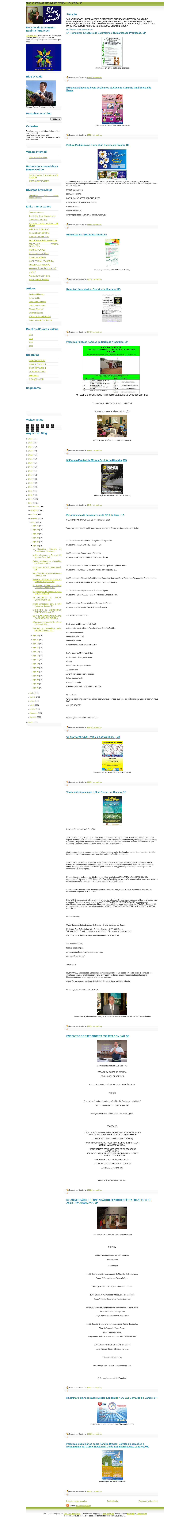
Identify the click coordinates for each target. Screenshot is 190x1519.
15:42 (89, 332)
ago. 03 (36, 680)
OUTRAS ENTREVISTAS (39, 181)
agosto (33, 522)
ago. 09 (36, 668)
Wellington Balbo (36, 313)
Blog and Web (108, 1514)
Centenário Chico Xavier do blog (42, 216)
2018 (30, 471)
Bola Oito (131, 1514)
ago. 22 (36, 636)
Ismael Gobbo (34, 298)
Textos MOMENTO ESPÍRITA (40, 320)
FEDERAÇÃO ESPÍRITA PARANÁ (42, 269)
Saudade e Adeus (36, 212)
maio (32, 701)
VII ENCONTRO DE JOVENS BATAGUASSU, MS (93, 737)
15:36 (89, 1434)
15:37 (89, 1388)
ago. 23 (36, 546)
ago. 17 (36, 648)
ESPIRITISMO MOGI (37, 372)
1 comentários (96, 1388)
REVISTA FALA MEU (37, 250)
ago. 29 (36, 530)
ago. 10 (36, 664)
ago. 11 (36, 660)
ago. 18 (36, 644)
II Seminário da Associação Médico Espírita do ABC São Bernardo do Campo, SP (111, 1398)
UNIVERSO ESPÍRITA (38, 220)
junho (32, 697)
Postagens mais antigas (148, 1501)
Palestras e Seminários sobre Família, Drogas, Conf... (47, 629)
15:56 (89, 224)
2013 (30, 491)
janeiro (33, 717)
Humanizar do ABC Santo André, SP (86, 234)
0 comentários (96, 78)
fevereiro (34, 713)
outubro (33, 514)
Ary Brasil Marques (36, 294)
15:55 (89, 279)
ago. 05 (36, 676)
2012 (30, 495)
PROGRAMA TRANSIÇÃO (39, 265)
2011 (31, 335)
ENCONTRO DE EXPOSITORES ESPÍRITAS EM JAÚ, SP (97, 1036)
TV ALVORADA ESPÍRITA (39, 233)
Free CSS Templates (72, 1514)
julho (32, 693)
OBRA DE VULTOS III (37, 368)
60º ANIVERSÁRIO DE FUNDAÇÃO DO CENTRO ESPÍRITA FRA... (47, 617)
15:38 (89, 1026)
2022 (30, 455)
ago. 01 (36, 688)
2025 (30, 443)
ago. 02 (36, 684)
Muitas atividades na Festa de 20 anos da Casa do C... (47, 556)
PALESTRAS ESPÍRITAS (39, 229)
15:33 (89, 1491)
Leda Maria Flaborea (37, 302)
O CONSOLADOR (36, 379)
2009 (31, 342)
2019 (30, 467)
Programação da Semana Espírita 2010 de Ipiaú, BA (95, 515)
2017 (30, 475)
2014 (30, 487)
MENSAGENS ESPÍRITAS (39, 276)
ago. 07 (36, 672)
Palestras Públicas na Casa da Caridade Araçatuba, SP (97, 342)
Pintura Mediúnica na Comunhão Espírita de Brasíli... (47, 562)
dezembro (34, 506)
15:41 (89, 450)
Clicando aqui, (32, 36)
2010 (31, 339)
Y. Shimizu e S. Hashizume (40, 317)
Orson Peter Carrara (37, 305)
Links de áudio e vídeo (38, 158)
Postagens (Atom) (83, 1506)
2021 (30, 459)
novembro (34, 510)
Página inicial (112, 1501)
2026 (30, 439)
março (32, 709)
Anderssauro (141, 1514)
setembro (34, 518)
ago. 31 (36, 526)
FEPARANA (34, 375)
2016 (30, 479)
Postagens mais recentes (76, 1501)
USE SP (32, 272)
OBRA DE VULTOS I (37, 361)
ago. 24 (36, 542)
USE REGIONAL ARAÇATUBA (41, 261)
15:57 (89, 135)
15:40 (89, 505)
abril (32, 705)
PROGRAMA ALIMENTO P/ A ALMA (43, 240)
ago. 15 (36, 652)
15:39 (89, 782)
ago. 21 (36, 640)
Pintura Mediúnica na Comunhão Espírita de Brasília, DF (97, 145)
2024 (30, 447)
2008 (31, 346)
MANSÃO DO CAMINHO (39, 280)
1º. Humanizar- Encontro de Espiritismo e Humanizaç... (47, 550)
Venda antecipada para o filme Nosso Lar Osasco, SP (96, 792)
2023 (30, 451)
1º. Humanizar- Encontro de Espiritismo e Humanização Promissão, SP (106, 33)
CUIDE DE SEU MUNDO (39, 237)
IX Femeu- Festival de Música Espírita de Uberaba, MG (96, 460)
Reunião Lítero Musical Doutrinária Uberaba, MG (93, 289)
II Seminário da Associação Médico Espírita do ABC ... (47, 623)
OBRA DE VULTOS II (37, 364)
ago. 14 (36, 656)
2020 (30, 463)
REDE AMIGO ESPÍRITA (39, 254)
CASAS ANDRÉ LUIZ (37, 257)
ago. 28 (36, 534)
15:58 (89, 78)
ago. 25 (36, 538)
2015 (30, 483)
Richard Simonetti (36, 309)
